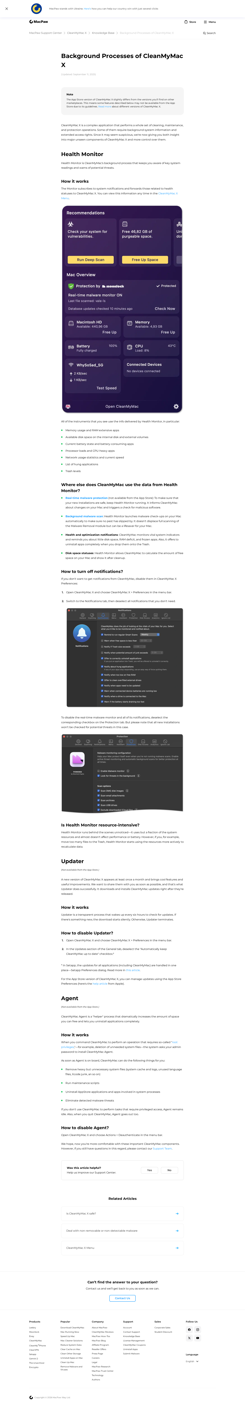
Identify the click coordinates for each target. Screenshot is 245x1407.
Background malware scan (84, 516)
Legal (94, 1362)
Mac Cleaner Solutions (71, 1340)
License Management (134, 1340)
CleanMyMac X (77, 33)
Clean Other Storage (70, 1353)
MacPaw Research (101, 1366)
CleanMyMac (35, 1340)
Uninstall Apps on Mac (71, 1358)
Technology (98, 1375)
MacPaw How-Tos (101, 1336)
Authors (96, 1379)
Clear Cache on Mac (70, 1349)
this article (133, 970)
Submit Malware (131, 1353)
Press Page (97, 1353)
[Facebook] (189, 1329)
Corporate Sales (162, 1327)
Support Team (162, 1148)
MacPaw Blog (99, 1340)
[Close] (6, 8)
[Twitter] (189, 1337)
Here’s (88, 8)
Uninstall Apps (130, 1349)
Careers (96, 1358)
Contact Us (122, 1298)
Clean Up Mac (67, 1362)
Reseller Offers (99, 1349)
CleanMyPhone (37, 1345)
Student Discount (163, 1332)
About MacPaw (99, 1327)
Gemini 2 (33, 1358)
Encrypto (33, 1367)
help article (100, 983)
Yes (149, 1170)
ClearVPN (34, 1350)
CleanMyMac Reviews (103, 1332)
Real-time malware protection (87, 498)
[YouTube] (197, 1337)
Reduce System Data (71, 1345)
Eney (31, 1336)
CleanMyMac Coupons (134, 1345)
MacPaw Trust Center (103, 1371)
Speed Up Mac (67, 1336)
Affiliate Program (100, 1345)
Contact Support (131, 1332)
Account (127, 1327)
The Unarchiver (36, 1363)
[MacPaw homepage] (38, 22)
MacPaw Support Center (45, 33)
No (169, 1170)
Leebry (32, 1327)
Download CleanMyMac (72, 1327)
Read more (104, 106)
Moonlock (34, 1332)
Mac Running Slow (69, 1332)
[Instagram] (197, 1329)
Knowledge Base (103, 33)
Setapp (32, 1354)
